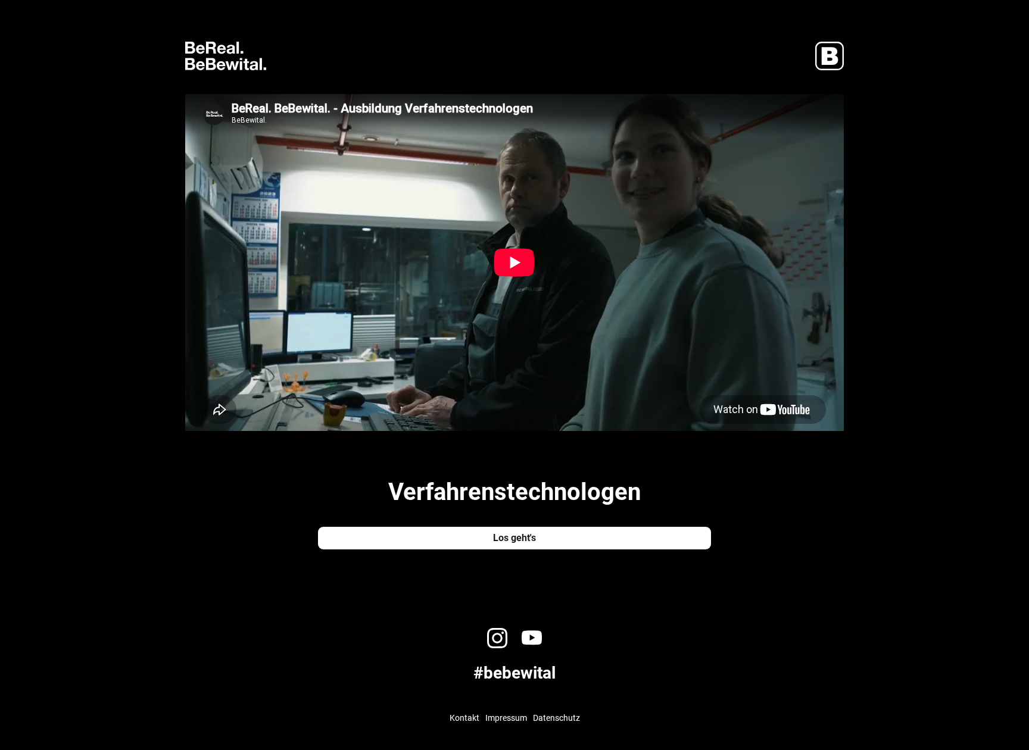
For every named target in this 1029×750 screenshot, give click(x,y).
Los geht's (514, 537)
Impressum (506, 718)
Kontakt (464, 718)
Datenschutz (556, 718)
